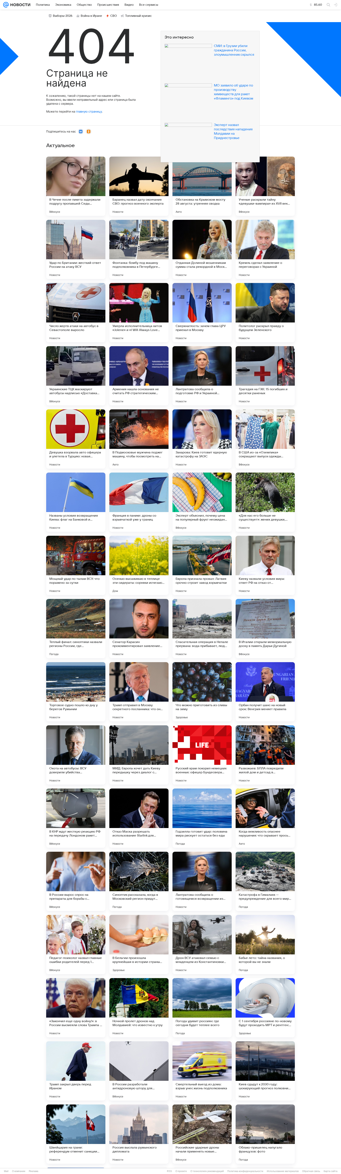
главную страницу (89, 111)
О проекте (181, 1171)
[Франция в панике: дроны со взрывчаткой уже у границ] (139, 502)
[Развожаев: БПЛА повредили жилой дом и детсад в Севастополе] (265, 755)
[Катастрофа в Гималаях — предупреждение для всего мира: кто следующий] (265, 881)
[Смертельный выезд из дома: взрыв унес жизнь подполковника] (202, 1071)
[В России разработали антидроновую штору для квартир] (139, 1071)
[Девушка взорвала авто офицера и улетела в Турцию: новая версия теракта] (75, 439)
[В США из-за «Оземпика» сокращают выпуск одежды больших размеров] (265, 439)
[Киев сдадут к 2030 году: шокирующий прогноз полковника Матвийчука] (265, 1071)
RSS (169, 1171)
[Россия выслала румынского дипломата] (139, 1134)
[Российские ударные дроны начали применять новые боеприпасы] (202, 1134)
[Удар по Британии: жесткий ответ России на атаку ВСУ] (75, 249)
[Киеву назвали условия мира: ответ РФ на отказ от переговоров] (265, 565)
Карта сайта (330, 1171)
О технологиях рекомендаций (207, 1171)
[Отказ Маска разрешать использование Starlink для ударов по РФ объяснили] (139, 818)
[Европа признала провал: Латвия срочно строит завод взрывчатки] (202, 565)
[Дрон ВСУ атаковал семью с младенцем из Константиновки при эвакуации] (202, 944)
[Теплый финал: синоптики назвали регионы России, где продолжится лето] (75, 628)
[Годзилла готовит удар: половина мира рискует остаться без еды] (202, 818)
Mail (6, 1171)
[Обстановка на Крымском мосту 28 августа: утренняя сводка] (202, 186)
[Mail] (6, 4)
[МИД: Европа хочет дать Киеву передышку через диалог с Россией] (139, 755)
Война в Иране (91, 15)
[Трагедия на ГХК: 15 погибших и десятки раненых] (265, 375)
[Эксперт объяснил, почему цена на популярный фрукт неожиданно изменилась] (202, 502)
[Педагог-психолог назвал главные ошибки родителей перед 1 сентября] (75, 944)
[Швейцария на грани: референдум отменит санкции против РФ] (75, 1134)
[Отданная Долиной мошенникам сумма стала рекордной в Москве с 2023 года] (202, 249)
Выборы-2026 (62, 15)
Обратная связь (311, 1171)
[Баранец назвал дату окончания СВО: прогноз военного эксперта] (139, 186)
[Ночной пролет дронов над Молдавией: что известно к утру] (139, 1007)
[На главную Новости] (19, 4)
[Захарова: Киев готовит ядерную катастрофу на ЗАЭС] (202, 439)
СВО (113, 15)
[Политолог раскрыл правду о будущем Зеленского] (265, 312)
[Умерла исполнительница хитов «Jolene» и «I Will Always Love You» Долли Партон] (139, 312)
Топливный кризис (138, 15)
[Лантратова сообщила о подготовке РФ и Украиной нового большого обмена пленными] (202, 375)
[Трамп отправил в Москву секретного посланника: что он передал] (139, 691)
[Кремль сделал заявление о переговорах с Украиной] (265, 249)
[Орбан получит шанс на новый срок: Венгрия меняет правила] (265, 691)
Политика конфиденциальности (245, 1171)
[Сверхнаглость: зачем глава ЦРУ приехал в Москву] (202, 312)
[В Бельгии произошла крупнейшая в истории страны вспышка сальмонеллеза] (139, 944)
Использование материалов (283, 1171)
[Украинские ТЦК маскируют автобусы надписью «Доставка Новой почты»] (75, 375)
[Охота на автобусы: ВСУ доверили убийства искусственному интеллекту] (75, 755)
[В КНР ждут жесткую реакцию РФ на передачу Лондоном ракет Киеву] (75, 818)
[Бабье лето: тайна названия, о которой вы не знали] (265, 944)
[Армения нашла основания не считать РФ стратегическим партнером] (139, 375)
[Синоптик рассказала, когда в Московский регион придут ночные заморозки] (139, 881)
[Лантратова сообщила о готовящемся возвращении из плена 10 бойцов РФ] (202, 881)
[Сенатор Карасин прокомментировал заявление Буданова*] (139, 628)
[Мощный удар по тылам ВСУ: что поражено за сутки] (75, 565)
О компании (18, 1171)
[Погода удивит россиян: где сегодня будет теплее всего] (202, 1007)
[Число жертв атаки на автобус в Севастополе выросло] (75, 312)
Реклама (33, 1171)
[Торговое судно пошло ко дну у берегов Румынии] (75, 691)
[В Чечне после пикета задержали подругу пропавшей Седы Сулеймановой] (75, 186)
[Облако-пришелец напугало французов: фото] (265, 1134)
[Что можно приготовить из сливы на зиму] (202, 691)
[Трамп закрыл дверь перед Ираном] (75, 1071)
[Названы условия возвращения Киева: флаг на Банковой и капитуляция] (75, 502)
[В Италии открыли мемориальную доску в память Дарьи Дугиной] (265, 628)
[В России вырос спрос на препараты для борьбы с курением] (75, 881)
